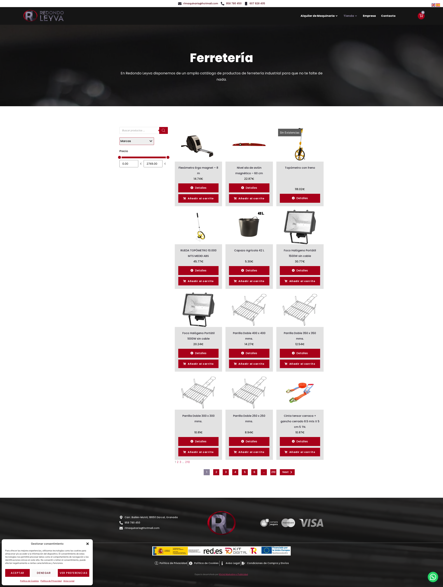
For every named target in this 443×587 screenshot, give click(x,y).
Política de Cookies (29, 581)
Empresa (369, 16)
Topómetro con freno (300, 168)
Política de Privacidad (51, 581)
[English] (433, 4)
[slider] (119, 157)
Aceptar (17, 573)
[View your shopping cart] (421, 15)
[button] (87, 543)
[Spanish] (438, 4)
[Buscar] (163, 130)
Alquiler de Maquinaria (318, 16)
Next (285, 472)
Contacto (388, 16)
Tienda (348, 16)
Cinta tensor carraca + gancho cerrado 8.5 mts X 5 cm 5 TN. (300, 421)
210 (187, 462)
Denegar (44, 573)
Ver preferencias (73, 573)
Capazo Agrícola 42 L (249, 250)
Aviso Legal (68, 581)
